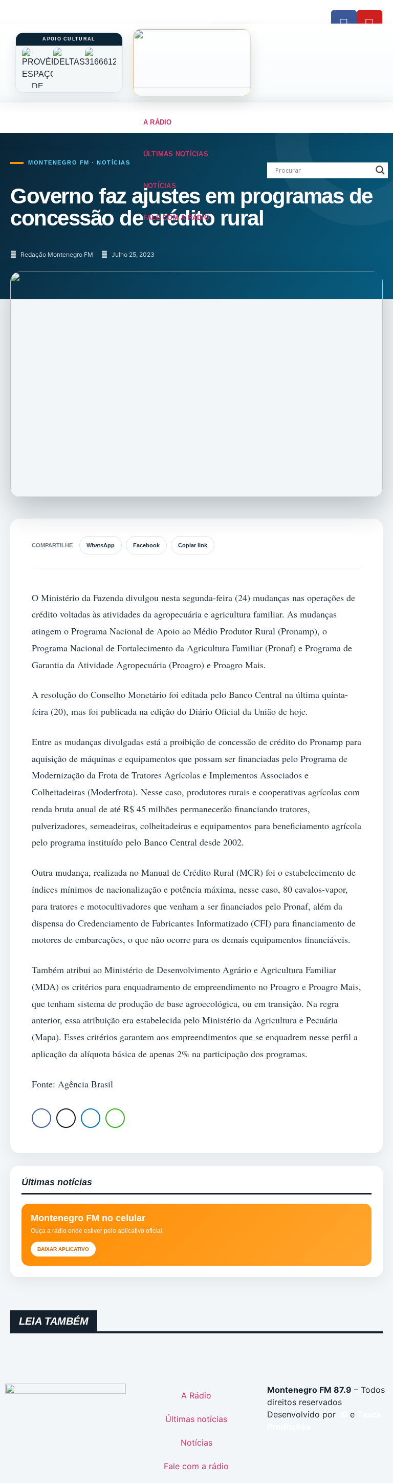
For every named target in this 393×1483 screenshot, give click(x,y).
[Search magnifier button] (380, 170)
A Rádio (157, 122)
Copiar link (192, 545)
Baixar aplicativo (63, 1249)
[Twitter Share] (66, 1118)
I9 (343, 1414)
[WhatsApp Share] (115, 1118)
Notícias (159, 186)
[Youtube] (369, 23)
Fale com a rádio (176, 217)
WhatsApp (100, 545)
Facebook (146, 545)
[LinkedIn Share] (90, 1118)
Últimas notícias (175, 154)
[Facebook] (344, 23)
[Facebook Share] (41, 1118)
